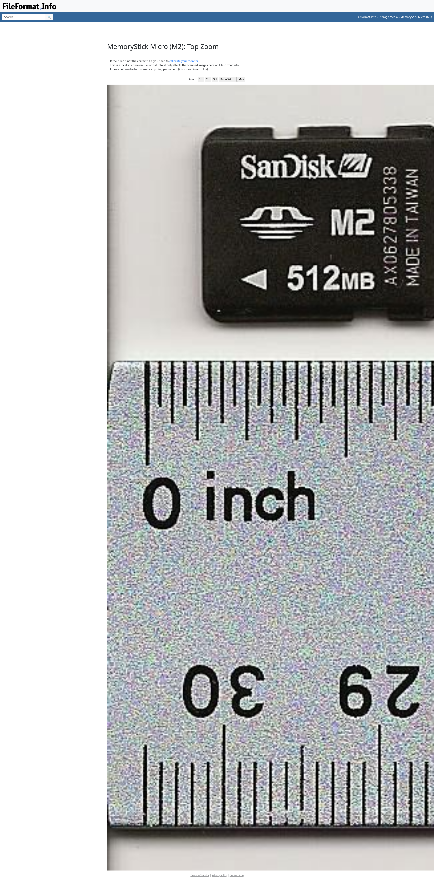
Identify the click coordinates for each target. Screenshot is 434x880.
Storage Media (388, 17)
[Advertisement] (219, 32)
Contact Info (237, 875)
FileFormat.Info (366, 17)
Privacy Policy (219, 875)
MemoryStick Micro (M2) (416, 17)
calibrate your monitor (183, 61)
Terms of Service (200, 875)
